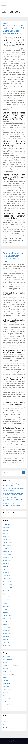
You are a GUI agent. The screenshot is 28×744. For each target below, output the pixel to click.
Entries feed (6, 722)
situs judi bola (20, 83)
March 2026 (6, 539)
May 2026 (6, 533)
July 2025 (6, 563)
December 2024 (7, 585)
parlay (9, 290)
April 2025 (6, 572)
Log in (5, 719)
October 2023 (7, 627)
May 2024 (6, 606)
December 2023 (7, 621)
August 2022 (6, 645)
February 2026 (7, 542)
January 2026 (7, 545)
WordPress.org (7, 728)
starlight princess (8, 705)
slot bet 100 (6, 699)
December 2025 (7, 548)
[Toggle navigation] (3, 4)
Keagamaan (6, 683)
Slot (4, 696)
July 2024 (6, 600)
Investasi (5, 677)
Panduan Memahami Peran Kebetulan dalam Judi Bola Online (13, 257)
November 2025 (7, 551)
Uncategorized (7, 23)
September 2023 (8, 630)
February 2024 (7, 615)
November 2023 (8, 624)
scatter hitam (7, 689)
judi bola (5, 680)
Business (5, 662)
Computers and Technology (11, 665)
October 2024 (7, 591)
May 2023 (6, 642)
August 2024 (7, 597)
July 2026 (6, 527)
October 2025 (7, 554)
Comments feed (7, 725)
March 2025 (6, 575)
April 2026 (6, 536)
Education (6, 668)
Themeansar (16, 741)
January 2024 (7, 618)
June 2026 (6, 530)
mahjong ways (7, 686)
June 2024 (6, 603)
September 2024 (8, 594)
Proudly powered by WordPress (12, 740)
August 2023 (7, 633)
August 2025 (6, 560)
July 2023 (6, 636)
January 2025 (7, 582)
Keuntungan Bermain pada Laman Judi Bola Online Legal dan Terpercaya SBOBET (14, 29)
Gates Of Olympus (8, 674)
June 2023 (6, 639)
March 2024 (6, 612)
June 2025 (6, 566)
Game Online (7, 671)
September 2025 (8, 557)
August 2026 (7, 524)
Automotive (6, 656)
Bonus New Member (9, 659)
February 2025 (7, 579)
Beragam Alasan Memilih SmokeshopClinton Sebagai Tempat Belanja (13, 499)
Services (5, 693)
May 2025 (6, 569)
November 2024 (8, 588)
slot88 (5, 702)
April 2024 (6, 609)
